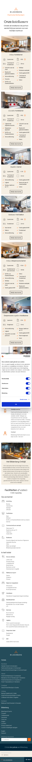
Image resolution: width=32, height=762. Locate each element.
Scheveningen (22, 670)
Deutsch (3, 733)
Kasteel (6, 693)
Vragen (3, 721)
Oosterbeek (17, 676)
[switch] (28, 383)
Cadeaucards (5, 715)
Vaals (15, 693)
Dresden (18, 703)
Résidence (9, 678)
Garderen (22, 678)
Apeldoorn (18, 680)
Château (6, 697)
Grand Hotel (7, 687)
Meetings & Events (6, 711)
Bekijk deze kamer (16, 87)
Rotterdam (7, 668)
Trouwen (3, 713)
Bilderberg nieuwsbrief (7, 737)
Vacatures (4, 717)
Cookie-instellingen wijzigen (9, 727)
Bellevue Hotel (8, 703)
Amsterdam (13, 666)
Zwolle (17, 687)
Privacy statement (6, 725)
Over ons (3, 719)
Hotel (5, 666)
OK (16, 404)
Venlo (19, 695)
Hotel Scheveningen (9, 670)
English (3, 731)
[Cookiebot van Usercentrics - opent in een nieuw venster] (23, 356)
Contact (3, 723)
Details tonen (23, 399)
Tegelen (16, 697)
